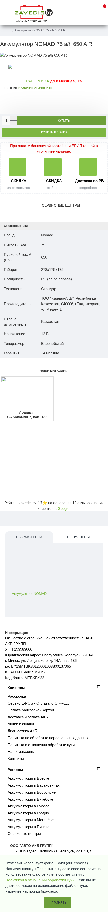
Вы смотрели (29, 537)
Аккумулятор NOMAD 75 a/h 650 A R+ (31, 594)
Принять (58, 902)
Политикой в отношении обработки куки (39, 880)
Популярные (79, 537)
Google (63, 508)
